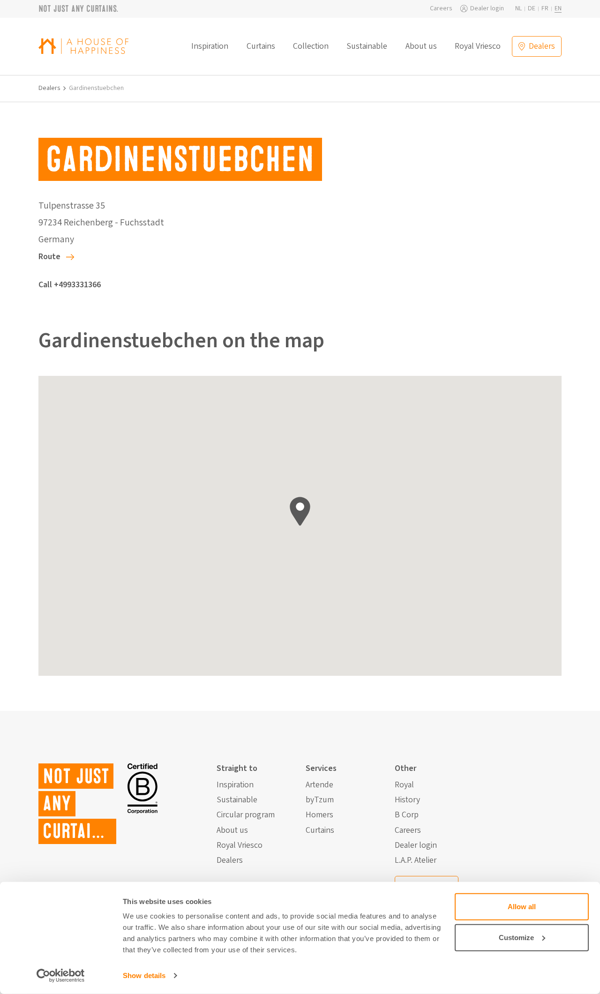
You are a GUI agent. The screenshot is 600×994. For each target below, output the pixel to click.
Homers (319, 815)
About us (421, 46)
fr (544, 9)
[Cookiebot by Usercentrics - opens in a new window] (61, 976)
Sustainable (366, 46)
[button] (300, 511)
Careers (441, 9)
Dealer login (487, 9)
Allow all (522, 907)
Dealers (49, 88)
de (531, 9)
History (407, 800)
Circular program (246, 815)
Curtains (261, 46)
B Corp (407, 815)
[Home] (83, 46)
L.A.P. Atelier (415, 860)
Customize (516, 937)
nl (518, 9)
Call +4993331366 (69, 285)
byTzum (320, 800)
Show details (144, 975)
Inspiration (209, 46)
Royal (404, 785)
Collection (311, 46)
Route (49, 256)
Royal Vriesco (478, 46)
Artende (319, 785)
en (558, 9)
